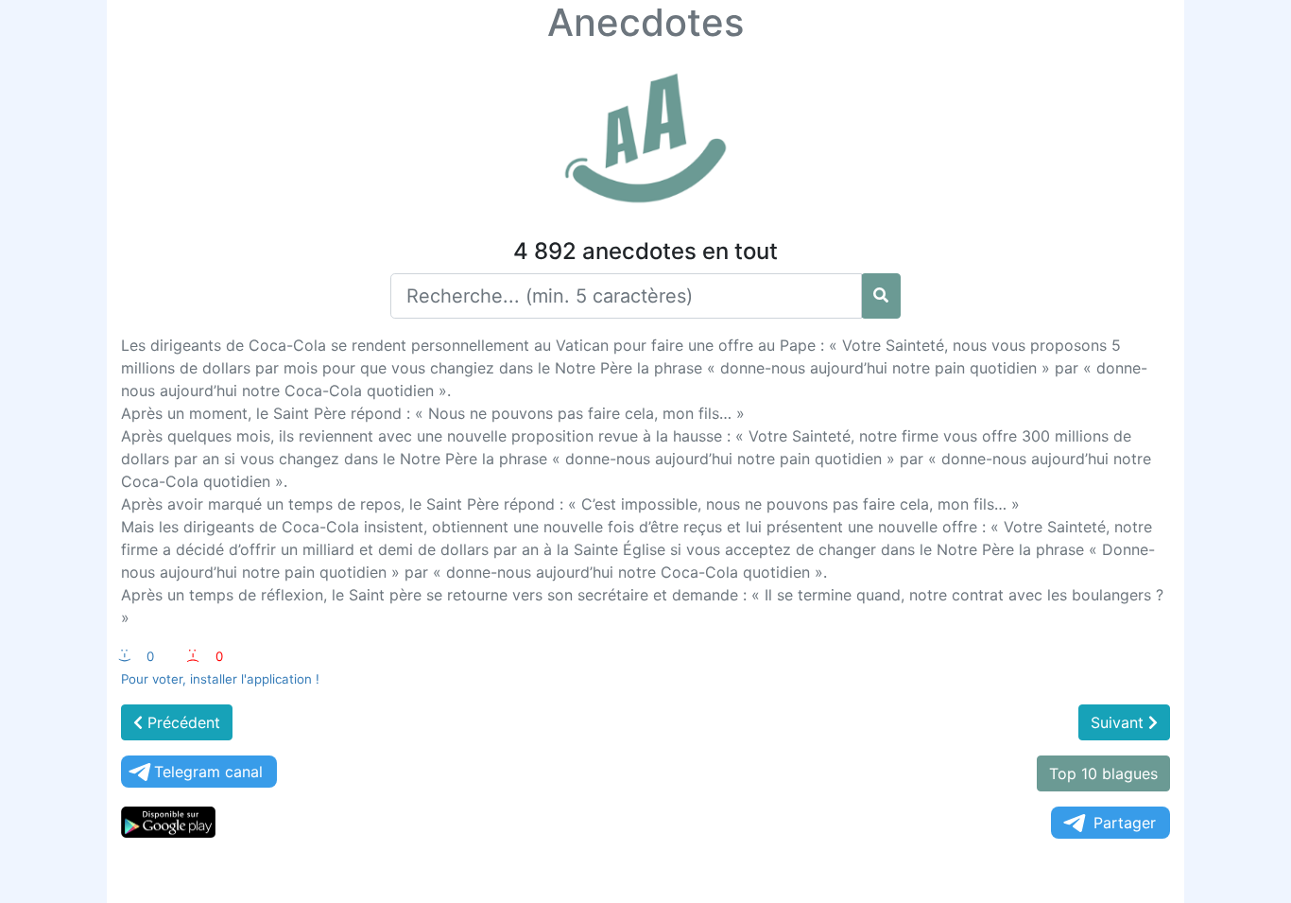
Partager (1124, 822)
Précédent (181, 722)
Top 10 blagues (1103, 773)
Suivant (1119, 722)
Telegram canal (208, 771)
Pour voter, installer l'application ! (220, 678)
